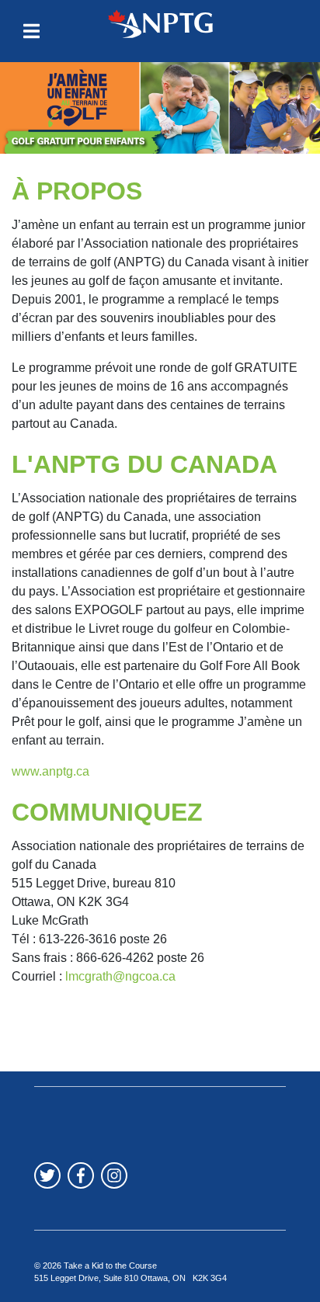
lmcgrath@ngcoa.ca (120, 976)
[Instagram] (114, 1175)
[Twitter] (47, 1175)
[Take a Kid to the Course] (160, 23)
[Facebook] (81, 1175)
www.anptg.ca (50, 771)
